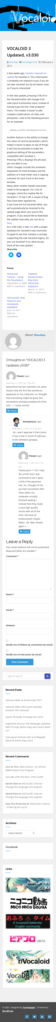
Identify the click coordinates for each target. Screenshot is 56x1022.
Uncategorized (30, 62)
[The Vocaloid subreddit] (28, 957)
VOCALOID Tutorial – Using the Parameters (15, 277)
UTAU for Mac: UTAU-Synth (29, 776)
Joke (8, 766)
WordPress (7, 1011)
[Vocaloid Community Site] (28, 939)
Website (10, 625)
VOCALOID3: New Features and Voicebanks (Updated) (16, 302)
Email (10, 609)
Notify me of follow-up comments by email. (29, 644)
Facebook (12, 847)
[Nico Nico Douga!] (28, 902)
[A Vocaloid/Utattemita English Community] (28, 921)
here (9, 223)
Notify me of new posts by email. (24, 654)
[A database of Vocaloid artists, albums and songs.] (28, 975)
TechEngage (29, 1007)
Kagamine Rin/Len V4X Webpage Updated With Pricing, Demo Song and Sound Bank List (28, 727)
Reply (14, 410)
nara (8, 776)
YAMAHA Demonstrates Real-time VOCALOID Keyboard (35, 280)
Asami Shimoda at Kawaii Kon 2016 (24, 716)
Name (10, 594)
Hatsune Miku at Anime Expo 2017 (24, 700)
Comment (12, 556)
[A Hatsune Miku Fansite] (28, 884)
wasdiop (14, 62)
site (31, 226)
